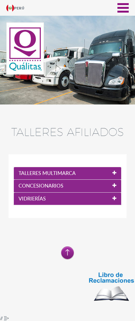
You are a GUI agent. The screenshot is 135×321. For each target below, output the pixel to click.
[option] (67, 63)
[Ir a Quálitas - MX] (25, 49)
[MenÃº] (123, 8)
